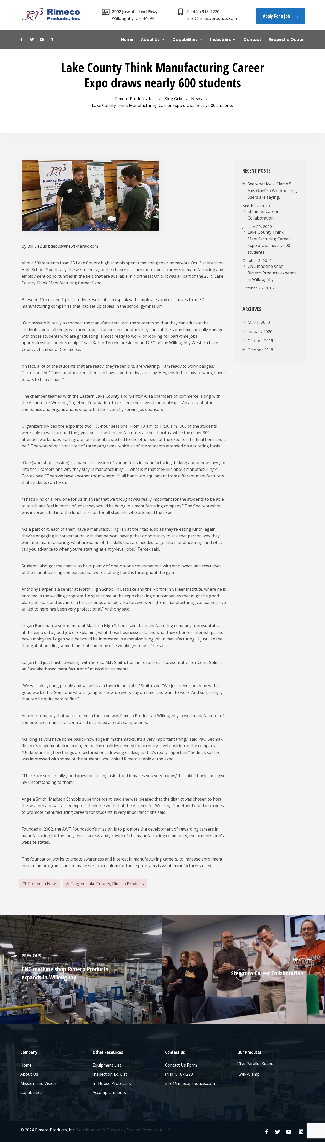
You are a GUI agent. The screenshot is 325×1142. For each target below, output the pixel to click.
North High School (97, 589)
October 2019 (260, 340)
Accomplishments (109, 1092)
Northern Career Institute (177, 589)
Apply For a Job (276, 16)
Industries (220, 39)
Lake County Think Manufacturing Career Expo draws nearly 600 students (269, 242)
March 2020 (259, 322)
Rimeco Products (136, 715)
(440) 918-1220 (179, 1074)
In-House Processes (112, 1083)
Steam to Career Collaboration (263, 215)
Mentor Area (140, 396)
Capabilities (185, 39)
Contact (252, 39)
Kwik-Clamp (248, 1074)
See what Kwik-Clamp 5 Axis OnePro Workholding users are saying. (272, 190)
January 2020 (260, 331)
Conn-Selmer (210, 662)
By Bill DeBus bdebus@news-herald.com (60, 246)
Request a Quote (286, 39)
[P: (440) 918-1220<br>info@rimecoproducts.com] (180, 11)
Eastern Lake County (99, 396)
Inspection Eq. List (110, 1074)
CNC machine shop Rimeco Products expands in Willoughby (272, 272)
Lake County (98, 883)
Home (127, 39)
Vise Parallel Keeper (256, 1064)
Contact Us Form (181, 1065)
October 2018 (260, 350)
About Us (150, 39)
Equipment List (107, 1065)
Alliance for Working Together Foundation (69, 402)
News (52, 883)
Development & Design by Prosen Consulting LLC (123, 1130)
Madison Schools (65, 799)
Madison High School (106, 626)
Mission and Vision (38, 1083)
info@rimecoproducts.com (190, 1083)
